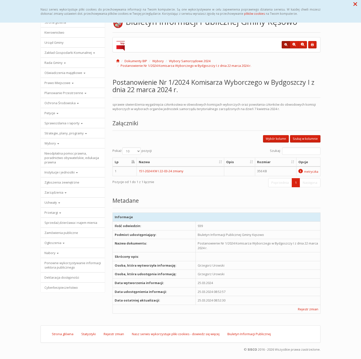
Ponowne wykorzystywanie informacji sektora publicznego (72, 265)
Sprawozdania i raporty (62, 123)
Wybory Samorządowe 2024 (189, 61)
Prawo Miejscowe (57, 83)
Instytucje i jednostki (59, 172)
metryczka (311, 171)
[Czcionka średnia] (294, 44)
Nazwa (144, 162)
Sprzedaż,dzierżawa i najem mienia (70, 222)
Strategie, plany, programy (64, 133)
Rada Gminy (53, 62)
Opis (230, 162)
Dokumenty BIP (136, 61)
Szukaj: (275, 150)
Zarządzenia (54, 192)
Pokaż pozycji (132, 150)
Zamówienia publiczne (61, 232)
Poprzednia (280, 182)
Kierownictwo (54, 32)
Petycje (50, 113)
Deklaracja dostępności (61, 277)
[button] (355, 4)
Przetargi (51, 212)
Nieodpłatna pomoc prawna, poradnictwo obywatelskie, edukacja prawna (71, 157)
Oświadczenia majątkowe (63, 73)
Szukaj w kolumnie (305, 139)
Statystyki (88, 334)
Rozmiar (264, 162)
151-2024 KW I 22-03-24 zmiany (161, 171)
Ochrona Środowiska (60, 103)
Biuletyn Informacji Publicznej (249, 334)
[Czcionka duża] (302, 44)
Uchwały (51, 202)
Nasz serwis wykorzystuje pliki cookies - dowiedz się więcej (176, 334)
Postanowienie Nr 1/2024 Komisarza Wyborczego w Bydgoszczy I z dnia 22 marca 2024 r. (186, 65)
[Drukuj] (312, 44)
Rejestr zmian (308, 309)
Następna (310, 182)
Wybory (50, 143)
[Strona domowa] (117, 61)
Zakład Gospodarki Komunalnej (68, 52)
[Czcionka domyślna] (286, 44)
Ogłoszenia (53, 243)
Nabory (50, 253)
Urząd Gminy (54, 42)
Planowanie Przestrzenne (64, 93)
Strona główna (62, 334)
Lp (117, 162)
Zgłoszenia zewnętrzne (61, 182)
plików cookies (254, 13)
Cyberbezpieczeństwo (61, 287)
